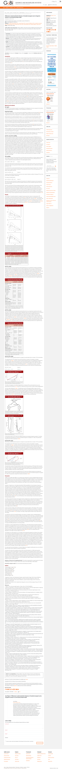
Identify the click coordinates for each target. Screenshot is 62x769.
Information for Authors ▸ (49, 194)
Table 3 (15, 316)
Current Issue (6, 753)
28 (39, 520)
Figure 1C (26, 202)
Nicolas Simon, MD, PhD (19, 24)
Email (6, 733)
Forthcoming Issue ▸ (49, 129)
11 (19, 73)
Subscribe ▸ (48, 152)
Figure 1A (30, 200)
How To (15, 7)
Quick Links (17, 761)
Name (6, 730)
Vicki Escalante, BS (27, 24)
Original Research (22, 12)
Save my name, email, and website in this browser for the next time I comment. (19, 741)
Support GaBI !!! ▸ (49, 203)
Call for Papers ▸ (48, 146)
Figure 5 (12, 444)
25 (16, 505)
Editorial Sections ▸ (49, 150)
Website (6, 737)
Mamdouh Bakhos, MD (10, 24)
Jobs (49, 759)
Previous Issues (6, 755)
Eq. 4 (21, 450)
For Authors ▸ (48, 144)
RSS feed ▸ (48, 135)
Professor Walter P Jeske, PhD (35, 24)
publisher (15, 685)
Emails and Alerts (51, 757)
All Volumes (11, 7)
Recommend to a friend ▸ (50, 131)
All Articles (7, 7)
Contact (49, 755)
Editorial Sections (7, 759)
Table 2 (16, 274)
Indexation (28, 760)
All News (38, 759)
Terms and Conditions (12, 767)
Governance (28, 753)
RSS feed (28, 767)
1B (11, 319)
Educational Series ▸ (49, 182)
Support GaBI (50, 753)
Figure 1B (41, 200)
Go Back (15, 691)
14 (36, 88)
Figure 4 (13, 394)
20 (33, 119)
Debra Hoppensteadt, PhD (13, 23)
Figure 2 (12, 360)
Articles (8, 12)
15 (27, 96)
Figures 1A (8, 319)
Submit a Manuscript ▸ (49, 198)
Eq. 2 (16, 386)
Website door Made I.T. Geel (54, 768)
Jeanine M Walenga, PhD (30, 23)
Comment (7, 724)
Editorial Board (28, 755)
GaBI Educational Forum (19, 7)
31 (26, 545)
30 (28, 529)
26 (15, 511)
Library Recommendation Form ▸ (51, 196)
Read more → (48, 104)
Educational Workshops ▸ (50, 180)
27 (8, 519)
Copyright (25, 767)
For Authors (6, 761)
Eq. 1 (26, 364)
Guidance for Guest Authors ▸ (50, 192)
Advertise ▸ (48, 178)
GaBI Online (39, 755)
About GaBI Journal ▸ (49, 148)
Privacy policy (17, 767)
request (27, 679)
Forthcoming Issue (7, 757)
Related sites (39, 761)
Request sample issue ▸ (49, 133)
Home (4, 7)
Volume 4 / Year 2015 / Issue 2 (14, 12)
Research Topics (17, 753)
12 (20, 73)
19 (8, 101)
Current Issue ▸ (48, 184)
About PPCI (50, 761)
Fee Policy (17, 759)
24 (15, 495)
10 (41, 72)
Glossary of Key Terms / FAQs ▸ (51, 190)
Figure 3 (16, 388)
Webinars (39, 757)
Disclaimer (21, 767)
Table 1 (35, 198)
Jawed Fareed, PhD (22, 23)
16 (7, 101)
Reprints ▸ (47, 207)
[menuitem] (4, 8)
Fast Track (16, 755)
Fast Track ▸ (48, 188)
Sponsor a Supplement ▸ (49, 205)
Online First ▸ (48, 142)
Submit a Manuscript (53, 4)
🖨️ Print (19, 691)
